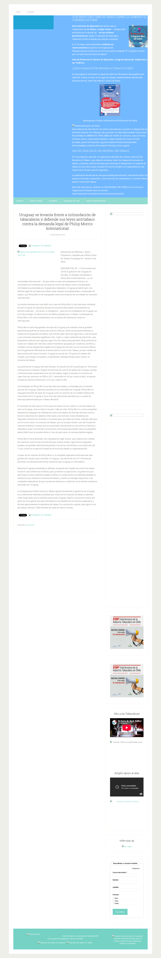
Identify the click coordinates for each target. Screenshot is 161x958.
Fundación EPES (92, 936)
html (116, 898)
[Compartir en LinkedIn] (40, 245)
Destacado (31, 525)
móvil (116, 903)
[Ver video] (127, 846)
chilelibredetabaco (33, 22)
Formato (116, 894)
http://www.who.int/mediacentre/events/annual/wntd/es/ (98, 194)
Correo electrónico (120, 872)
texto (116, 901)
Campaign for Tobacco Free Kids (71, 939)
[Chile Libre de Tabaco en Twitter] (79, 943)
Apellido (115, 887)
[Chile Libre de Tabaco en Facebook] (52, 943)
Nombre (115, 880)
